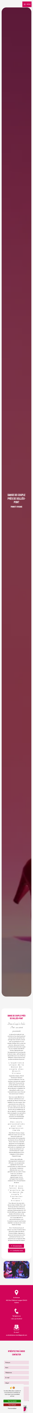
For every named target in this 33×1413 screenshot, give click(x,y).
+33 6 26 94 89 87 (16, 1319)
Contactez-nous (17, 1250)
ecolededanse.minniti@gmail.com (16, 1335)
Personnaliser (12, 1408)
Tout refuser (12, 1405)
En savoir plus (17, 1246)
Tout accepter (12, 1401)
